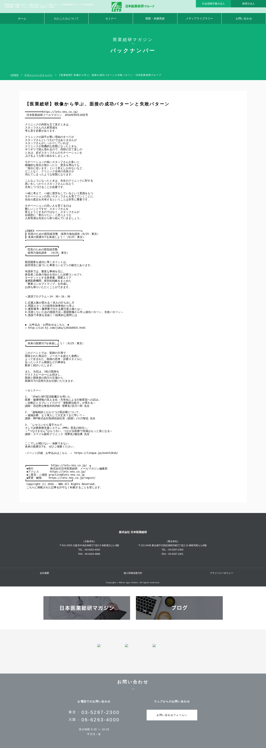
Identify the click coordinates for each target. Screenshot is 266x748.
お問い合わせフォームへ (172, 715)
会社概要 (44, 573)
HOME (15, 75)
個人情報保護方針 (133, 573)
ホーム (22, 18)
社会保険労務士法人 (213, 3)
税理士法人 (248, 3)
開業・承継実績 (155, 18)
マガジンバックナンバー (38, 75)
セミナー (110, 18)
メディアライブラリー (199, 18)
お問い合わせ (244, 18)
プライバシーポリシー (221, 573)
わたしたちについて (66, 18)
